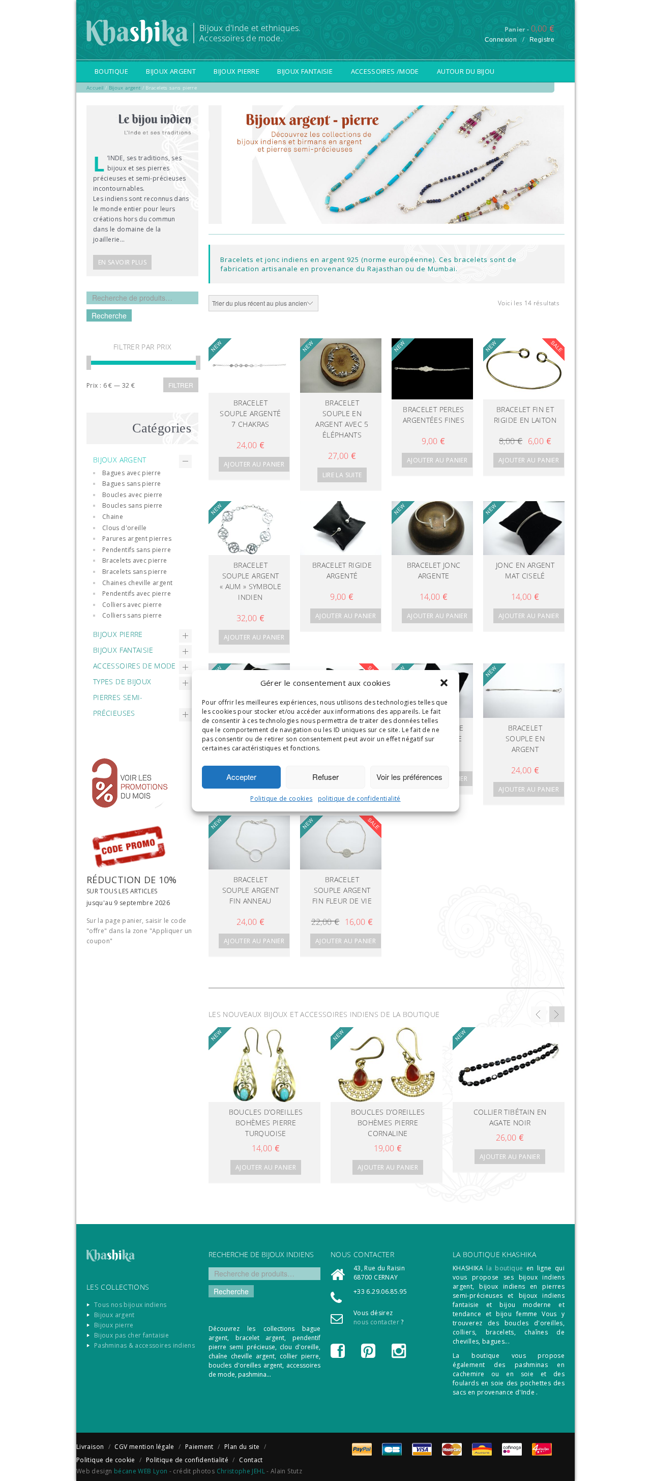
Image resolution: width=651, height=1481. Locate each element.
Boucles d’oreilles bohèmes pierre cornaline (388, 1122)
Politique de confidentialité (187, 1460)
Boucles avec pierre (132, 494)
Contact (251, 1460)
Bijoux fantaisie (305, 71)
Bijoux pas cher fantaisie (131, 1335)
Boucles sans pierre (132, 505)
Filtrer (180, 385)
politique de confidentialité (359, 798)
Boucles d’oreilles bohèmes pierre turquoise (266, 1122)
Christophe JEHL (241, 1471)
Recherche (109, 315)
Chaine (112, 516)
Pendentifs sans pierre (136, 549)
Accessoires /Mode (385, 71)
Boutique (111, 71)
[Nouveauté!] (249, 365)
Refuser (325, 776)
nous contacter (376, 1322)
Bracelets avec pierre (134, 560)
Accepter (241, 776)
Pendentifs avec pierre (136, 593)
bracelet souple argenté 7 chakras (250, 413)
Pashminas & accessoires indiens (144, 1345)
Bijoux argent (171, 71)
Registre (541, 39)
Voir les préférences (409, 776)
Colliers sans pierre (132, 615)
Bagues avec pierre (131, 473)
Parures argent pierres (136, 538)
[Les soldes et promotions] (140, 775)
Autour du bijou (465, 71)
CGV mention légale (144, 1446)
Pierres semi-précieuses (118, 705)
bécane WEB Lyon (140, 1471)
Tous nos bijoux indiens (130, 1304)
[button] (444, 683)
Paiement (199, 1446)
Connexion (501, 39)
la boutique (504, 1268)
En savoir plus (122, 262)
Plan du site (241, 1446)
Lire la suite (342, 475)
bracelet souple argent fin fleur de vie (342, 890)
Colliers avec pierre (132, 604)
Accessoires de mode (134, 666)
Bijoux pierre (236, 71)
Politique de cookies (281, 798)
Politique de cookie (105, 1460)
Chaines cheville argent (137, 582)
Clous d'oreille (124, 528)
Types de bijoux (122, 681)
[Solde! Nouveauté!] (524, 368)
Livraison (90, 1446)
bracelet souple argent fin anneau (250, 890)
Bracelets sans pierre (134, 571)
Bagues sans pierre (131, 483)
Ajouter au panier (254, 464)
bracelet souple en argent (525, 738)
